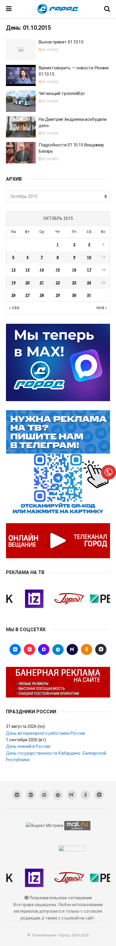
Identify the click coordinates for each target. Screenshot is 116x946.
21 (42, 282)
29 (58, 295)
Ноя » (101, 308)
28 (42, 295)
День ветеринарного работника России (45, 733)
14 (42, 270)
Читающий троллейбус (62, 93)
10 (89, 257)
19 (13, 282)
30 (74, 295)
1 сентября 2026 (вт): (26, 739)
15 (58, 270)
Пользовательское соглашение (60, 897)
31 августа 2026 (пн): (26, 726)
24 (89, 282)
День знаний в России (28, 746)
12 (13, 270)
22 (58, 282)
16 (74, 270)
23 (74, 282)
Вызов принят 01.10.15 (61, 42)
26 (13, 295)
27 (27, 295)
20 (27, 282)
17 (89, 270)
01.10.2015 (50, 49)
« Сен (14, 308)
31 (89, 295)
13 (27, 270)
